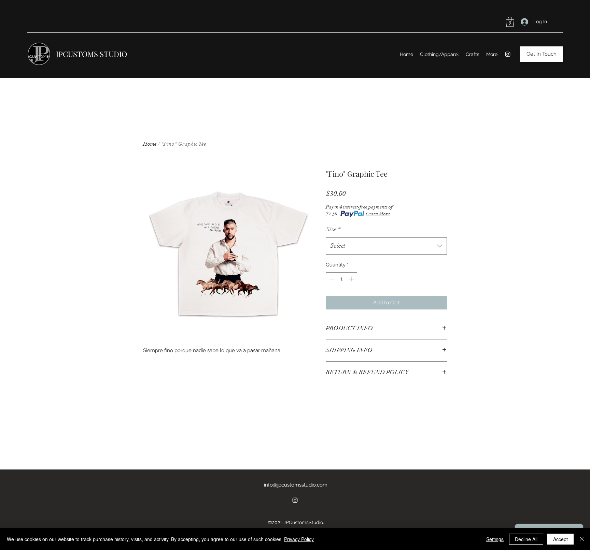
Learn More (378, 214)
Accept (560, 539)
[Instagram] (507, 54)
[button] (510, 22)
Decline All (526, 539)
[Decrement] (331, 279)
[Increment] (351, 279)
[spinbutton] (341, 279)
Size (333, 229)
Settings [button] (495, 539)
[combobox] (386, 246)
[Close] (582, 539)
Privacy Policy (299, 539)
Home (150, 144)
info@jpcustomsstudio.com (295, 485)
